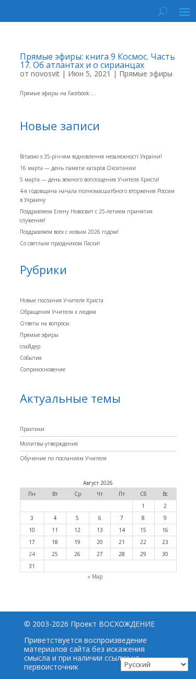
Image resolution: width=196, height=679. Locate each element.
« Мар (94, 576)
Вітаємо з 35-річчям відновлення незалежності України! (91, 156)
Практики (32, 429)
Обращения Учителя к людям (58, 311)
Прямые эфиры (145, 73)
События (31, 357)
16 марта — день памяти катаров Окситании (78, 168)
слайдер (30, 346)
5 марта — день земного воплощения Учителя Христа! (89, 179)
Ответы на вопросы (45, 323)
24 (32, 554)
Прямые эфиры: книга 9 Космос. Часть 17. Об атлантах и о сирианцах (97, 61)
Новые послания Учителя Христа (61, 300)
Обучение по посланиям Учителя (63, 458)
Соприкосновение (42, 369)
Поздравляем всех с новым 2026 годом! (69, 231)
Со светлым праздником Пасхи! (60, 243)
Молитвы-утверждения (49, 443)
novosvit (45, 73)
